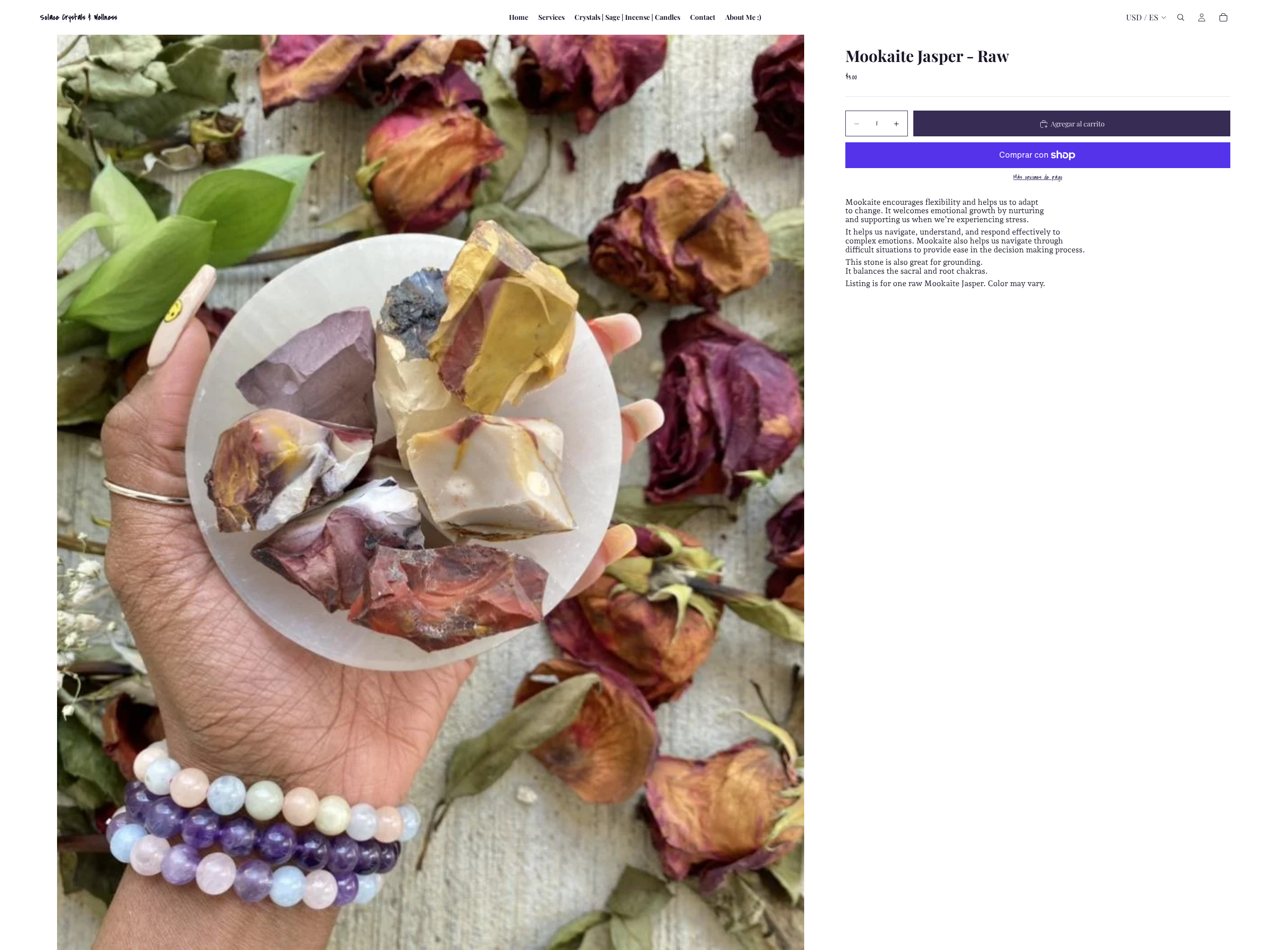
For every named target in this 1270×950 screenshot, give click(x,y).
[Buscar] (1181, 17)
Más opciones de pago (1038, 178)
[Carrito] (1223, 17)
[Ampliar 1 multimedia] (431, 492)
